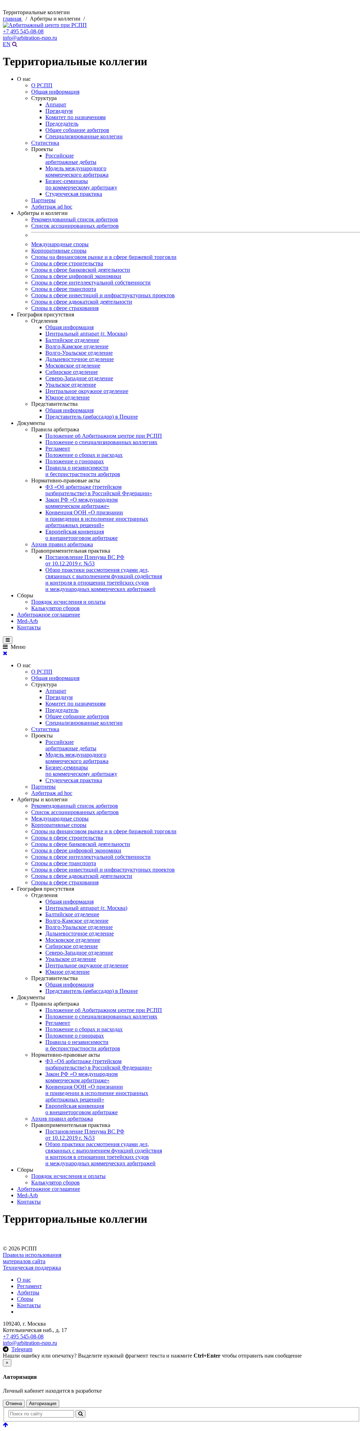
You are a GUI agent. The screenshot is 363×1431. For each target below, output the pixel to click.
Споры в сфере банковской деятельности (80, 270)
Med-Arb (27, 621)
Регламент (57, 449)
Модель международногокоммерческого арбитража (76, 171)
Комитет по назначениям (75, 117)
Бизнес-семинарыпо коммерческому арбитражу (81, 184)
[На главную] (45, 25)
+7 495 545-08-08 (23, 31)
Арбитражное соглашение (48, 615)
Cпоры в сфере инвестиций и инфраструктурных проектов (103, 295)
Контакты (29, 627)
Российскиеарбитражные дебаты (70, 159)
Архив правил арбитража (62, 544)
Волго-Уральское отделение (79, 353)
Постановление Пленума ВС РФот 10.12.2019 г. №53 (84, 560)
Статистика (45, 143)
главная (13, 19)
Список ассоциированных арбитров (75, 226)
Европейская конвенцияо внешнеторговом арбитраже (81, 535)
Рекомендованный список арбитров (74, 219)
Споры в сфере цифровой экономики (76, 276)
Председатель (61, 124)
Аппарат (55, 104)
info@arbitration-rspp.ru (30, 38)
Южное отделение (67, 397)
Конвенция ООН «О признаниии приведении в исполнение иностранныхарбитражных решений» (96, 518)
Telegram (21, 1349)
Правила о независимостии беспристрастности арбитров (82, 471)
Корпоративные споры (58, 251)
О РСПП (41, 85)
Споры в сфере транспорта (63, 289)
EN (7, 44)
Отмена (14, 1403)
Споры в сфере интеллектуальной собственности (91, 283)
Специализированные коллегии (84, 136)
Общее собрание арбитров (77, 130)
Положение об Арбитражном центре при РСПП (103, 436)
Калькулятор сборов (55, 608)
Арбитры (28, 1292)
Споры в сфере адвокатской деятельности (81, 302)
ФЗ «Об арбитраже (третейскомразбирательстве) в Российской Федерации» (98, 490)
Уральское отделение (70, 385)
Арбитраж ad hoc (51, 207)
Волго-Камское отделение (76, 346)
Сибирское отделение (71, 372)
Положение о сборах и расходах (84, 455)
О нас (24, 1280)
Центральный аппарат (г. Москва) (86, 334)
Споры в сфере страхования (65, 308)
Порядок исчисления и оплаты (68, 602)
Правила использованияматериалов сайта (32, 1258)
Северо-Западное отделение (79, 378)
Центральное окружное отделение (86, 391)
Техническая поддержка (32, 1268)
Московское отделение (72, 366)
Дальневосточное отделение (79, 359)
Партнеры (43, 200)
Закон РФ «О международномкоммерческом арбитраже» (81, 503)
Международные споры (60, 244)
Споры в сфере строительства (67, 263)
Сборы (25, 1299)
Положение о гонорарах (74, 461)
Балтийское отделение (72, 340)
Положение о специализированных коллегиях (101, 442)
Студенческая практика (73, 194)
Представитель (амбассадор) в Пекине (91, 417)
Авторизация (42, 1403)
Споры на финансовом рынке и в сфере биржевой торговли (104, 257)
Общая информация (55, 92)
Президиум (59, 111)
